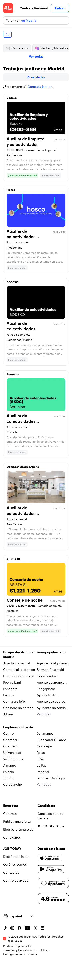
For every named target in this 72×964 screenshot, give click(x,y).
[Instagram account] (12, 928)
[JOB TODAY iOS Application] (50, 858)
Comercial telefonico (19, 669)
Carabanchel (13, 784)
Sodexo (12, 97)
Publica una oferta (17, 821)
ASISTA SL (14, 559)
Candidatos (12, 837)
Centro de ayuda (15, 880)
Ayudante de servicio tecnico (52, 708)
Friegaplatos (46, 689)
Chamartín (11, 746)
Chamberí (10, 740)
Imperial (43, 772)
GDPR (43, 950)
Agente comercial (16, 663)
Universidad (12, 752)
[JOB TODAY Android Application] (51, 869)
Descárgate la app (16, 856)
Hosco (11, 189)
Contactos (11, 872)
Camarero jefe (14, 701)
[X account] (35, 928)
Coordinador (46, 676)
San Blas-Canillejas (51, 778)
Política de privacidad (17, 946)
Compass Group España (23, 466)
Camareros (19, 48)
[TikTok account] (5, 928)
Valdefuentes (13, 759)
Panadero (10, 689)
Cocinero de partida (18, 708)
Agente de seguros (51, 701)
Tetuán (8, 778)
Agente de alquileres (52, 663)
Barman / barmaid (50, 669)
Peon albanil (12, 682)
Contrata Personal (34, 8)
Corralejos (44, 746)
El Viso (42, 759)
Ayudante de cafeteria (46, 695)
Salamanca (45, 733)
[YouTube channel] (27, 928)
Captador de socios (18, 676)
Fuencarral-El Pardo (51, 740)
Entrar (60, 8)
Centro (8, 733)
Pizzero (8, 695)
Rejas (41, 752)
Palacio (8, 772)
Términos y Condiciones (19, 950)
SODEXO (12, 282)
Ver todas (36, 56)
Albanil (8, 714)
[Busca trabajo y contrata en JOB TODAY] (8, 8)
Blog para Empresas (18, 829)
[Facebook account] (19, 928)
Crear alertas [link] (36, 77)
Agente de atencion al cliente (52, 682)
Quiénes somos (15, 864)
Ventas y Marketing (55, 48)
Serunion (13, 374)
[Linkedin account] (42, 928)
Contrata (10, 813)
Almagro (9, 765)
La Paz (41, 765)
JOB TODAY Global (51, 826)
